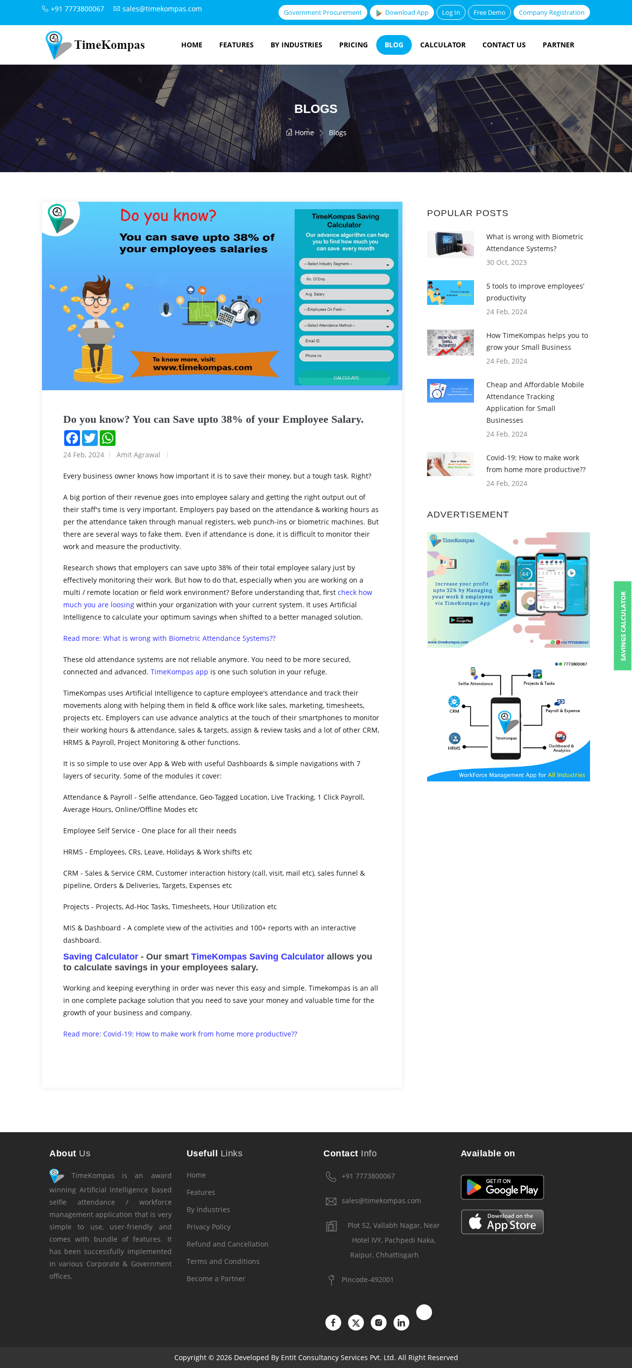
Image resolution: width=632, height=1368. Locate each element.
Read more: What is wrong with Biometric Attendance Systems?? (170, 638)
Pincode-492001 (368, 1279)
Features (236, 44)
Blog (394, 44)
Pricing (353, 44)
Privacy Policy (209, 1226)
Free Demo (490, 12)
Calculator (443, 44)
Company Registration (552, 12)
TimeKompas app (179, 671)
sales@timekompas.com (381, 1200)
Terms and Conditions (223, 1261)
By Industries (296, 44)
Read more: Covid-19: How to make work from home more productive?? (180, 1033)
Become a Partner (216, 1278)
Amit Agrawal (138, 454)
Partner (558, 44)
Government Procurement (323, 12)
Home (191, 44)
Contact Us (504, 44)
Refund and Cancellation (228, 1244)
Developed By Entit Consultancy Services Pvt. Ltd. (315, 1357)
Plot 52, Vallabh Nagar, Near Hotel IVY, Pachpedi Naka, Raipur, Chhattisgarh (394, 1239)
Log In (451, 12)
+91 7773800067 (368, 1176)
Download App (406, 12)
